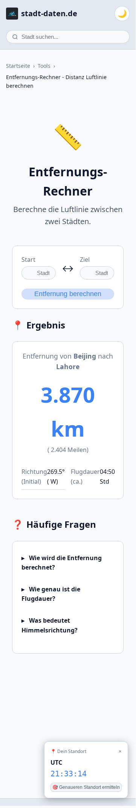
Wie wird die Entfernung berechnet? (61, 563)
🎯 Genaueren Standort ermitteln (86, 787)
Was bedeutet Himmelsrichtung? (49, 625)
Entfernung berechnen (67, 294)
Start (28, 259)
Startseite (18, 65)
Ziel (85, 259)
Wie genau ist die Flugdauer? (50, 594)
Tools (44, 65)
